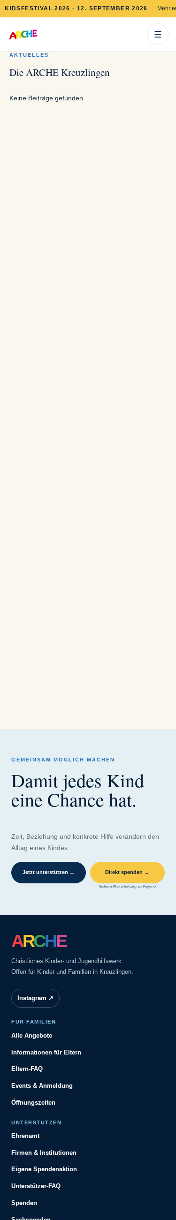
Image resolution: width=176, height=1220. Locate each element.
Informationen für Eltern (46, 1052)
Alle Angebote (31, 1035)
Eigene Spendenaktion (44, 1169)
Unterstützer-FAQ (36, 1186)
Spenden (24, 1202)
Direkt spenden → (127, 872)
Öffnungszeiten (33, 1102)
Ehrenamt (25, 1135)
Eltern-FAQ (27, 1068)
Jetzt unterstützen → (49, 872)
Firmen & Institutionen (44, 1152)
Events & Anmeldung (42, 1085)
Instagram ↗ (35, 998)
